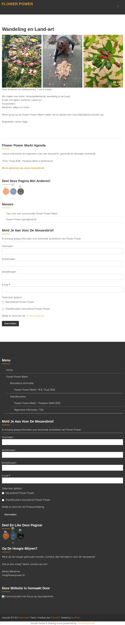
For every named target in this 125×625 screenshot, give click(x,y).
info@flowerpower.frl (13, 575)
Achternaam (8, 259)
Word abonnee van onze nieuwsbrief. (23, 168)
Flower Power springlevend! (21, 219)
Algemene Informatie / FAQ (29, 409)
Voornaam (7, 246)
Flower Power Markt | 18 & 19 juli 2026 (34, 389)
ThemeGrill (55, 618)
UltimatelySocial (86, 623)
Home (9, 370)
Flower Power (17, 4)
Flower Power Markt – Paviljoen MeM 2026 (37, 403)
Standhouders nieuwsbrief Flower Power (27, 308)
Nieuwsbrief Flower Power (19, 302)
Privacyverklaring (35, 315)
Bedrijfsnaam (9, 271)
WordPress (75, 618)
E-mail (6, 284)
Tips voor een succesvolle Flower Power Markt (31, 213)
